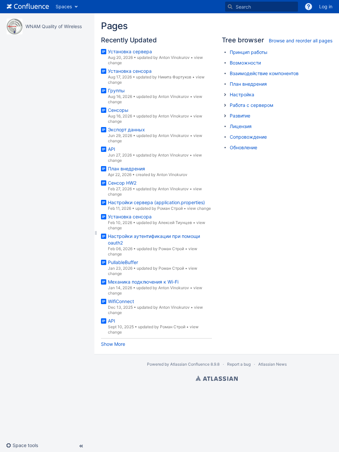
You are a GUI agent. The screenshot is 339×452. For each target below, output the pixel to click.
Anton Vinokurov (174, 57)
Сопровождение (248, 137)
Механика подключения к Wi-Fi (143, 282)
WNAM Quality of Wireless (53, 26)
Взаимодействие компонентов (264, 73)
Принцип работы (248, 52)
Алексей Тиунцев (175, 222)
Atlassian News (272, 364)
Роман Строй (170, 208)
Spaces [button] (64, 6)
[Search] (230, 6)
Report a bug (239, 364)
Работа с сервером (251, 105)
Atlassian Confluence (190, 364)
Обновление (243, 147)
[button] (308, 6)
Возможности (245, 63)
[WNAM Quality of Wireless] (15, 26)
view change (199, 208)
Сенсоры (118, 110)
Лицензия (241, 126)
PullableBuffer (123, 262)
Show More (113, 344)
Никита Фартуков (174, 76)
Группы (116, 90)
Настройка (242, 94)
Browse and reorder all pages (300, 40)
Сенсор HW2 (122, 183)
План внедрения (126, 168)
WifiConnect (121, 301)
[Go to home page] (27, 6)
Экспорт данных (126, 129)
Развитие (240, 115)
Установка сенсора (130, 71)
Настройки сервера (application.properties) (156, 202)
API (111, 149)
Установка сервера (130, 51)
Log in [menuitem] (325, 6)
